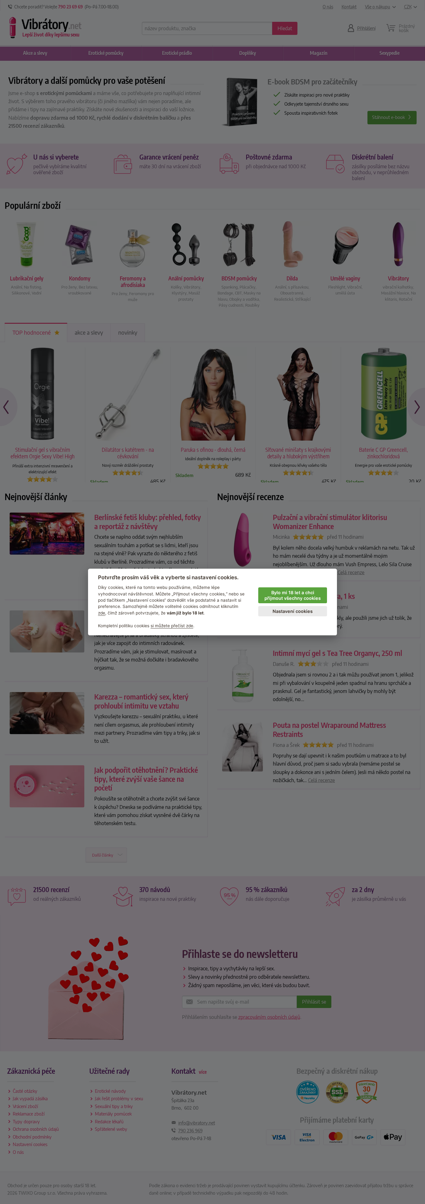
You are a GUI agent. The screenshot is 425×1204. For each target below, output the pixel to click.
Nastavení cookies (293, 611)
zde (101, 612)
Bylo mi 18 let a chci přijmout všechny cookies (292, 595)
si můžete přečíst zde (172, 625)
